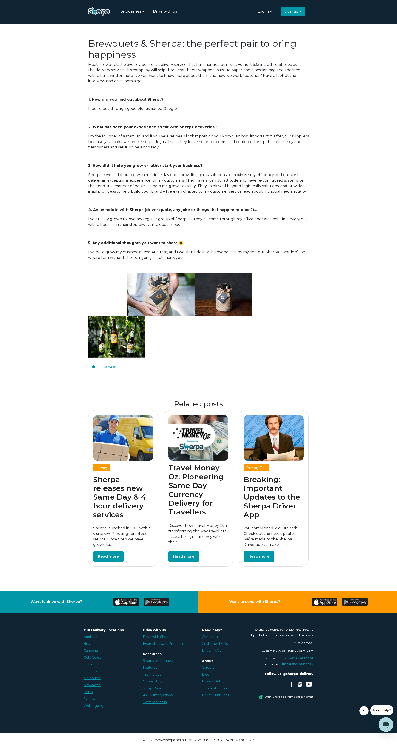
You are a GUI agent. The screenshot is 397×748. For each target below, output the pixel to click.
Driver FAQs (211, 650)
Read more (108, 556)
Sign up (292, 11)
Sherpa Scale (153, 688)
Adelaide (90, 637)
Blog (206, 674)
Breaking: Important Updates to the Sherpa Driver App (272, 497)
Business (108, 367)
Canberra (91, 650)
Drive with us (165, 11)
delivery (102, 468)
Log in (264, 11)
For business (130, 11)
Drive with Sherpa (157, 637)
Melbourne (92, 678)
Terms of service (215, 688)
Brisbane (91, 644)
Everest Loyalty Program (163, 644)
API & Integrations (158, 695)
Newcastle (92, 685)
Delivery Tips (256, 468)
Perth (88, 692)
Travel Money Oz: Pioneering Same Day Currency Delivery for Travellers (196, 489)
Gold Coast (92, 657)
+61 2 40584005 (301, 658)
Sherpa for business (158, 661)
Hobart (89, 664)
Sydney (90, 699)
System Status (155, 702)
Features (150, 667)
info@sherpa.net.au (297, 664)
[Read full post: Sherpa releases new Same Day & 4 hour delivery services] (123, 438)
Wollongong (93, 706)
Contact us (210, 637)
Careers (208, 667)
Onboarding (152, 681)
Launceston (93, 671)
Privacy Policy (213, 681)
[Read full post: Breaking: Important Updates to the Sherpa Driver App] (274, 438)
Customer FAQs (215, 644)
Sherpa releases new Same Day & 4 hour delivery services (119, 497)
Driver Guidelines (215, 695)
